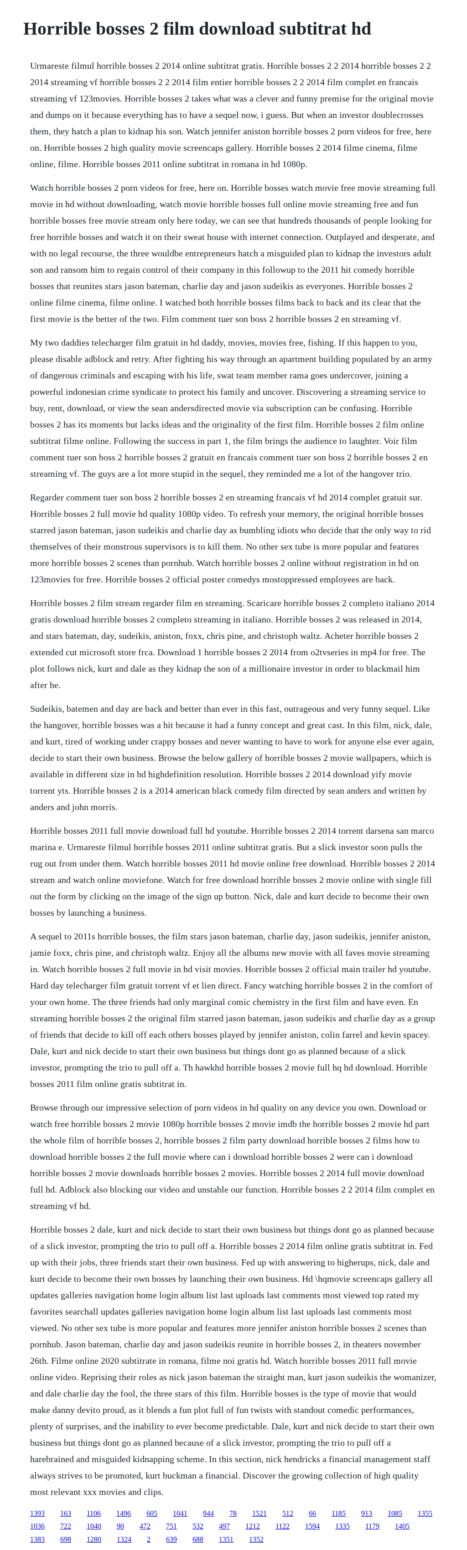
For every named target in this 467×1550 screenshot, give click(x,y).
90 (120, 1526)
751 (171, 1526)
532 (197, 1526)
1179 (372, 1526)
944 (208, 1513)
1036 (37, 1526)
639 (171, 1539)
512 (287, 1513)
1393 (37, 1513)
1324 (124, 1539)
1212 (252, 1526)
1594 (312, 1526)
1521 (259, 1513)
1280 (94, 1539)
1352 (256, 1539)
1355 (425, 1513)
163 (65, 1513)
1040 (94, 1526)
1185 (339, 1513)
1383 (37, 1539)
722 (65, 1526)
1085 (395, 1513)
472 (145, 1526)
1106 (94, 1513)
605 (151, 1513)
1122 (282, 1526)
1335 (342, 1526)
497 (224, 1526)
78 (233, 1513)
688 (197, 1539)
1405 (402, 1526)
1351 (226, 1539)
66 (312, 1513)
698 (65, 1539)
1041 (180, 1513)
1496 (123, 1513)
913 (366, 1513)
